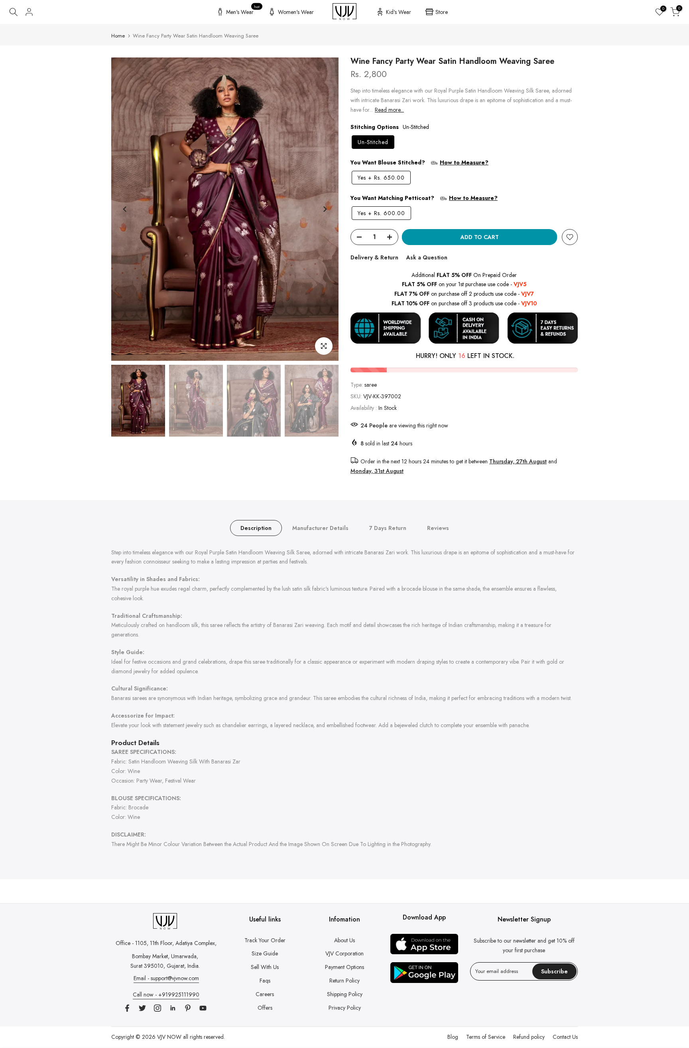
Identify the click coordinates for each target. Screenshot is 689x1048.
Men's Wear (243, 11)
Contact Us (565, 1037)
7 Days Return (387, 528)
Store (441, 12)
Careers (265, 994)
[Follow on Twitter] (142, 1008)
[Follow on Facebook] (127, 1008)
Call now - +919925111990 (166, 995)
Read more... (389, 109)
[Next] (325, 209)
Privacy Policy (345, 1008)
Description (256, 528)
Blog (452, 1037)
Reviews (438, 528)
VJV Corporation (344, 953)
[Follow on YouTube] (203, 1008)
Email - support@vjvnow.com (166, 978)
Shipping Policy (344, 994)
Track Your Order (264, 940)
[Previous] (125, 209)
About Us (344, 940)
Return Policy (344, 981)
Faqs (265, 981)
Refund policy (529, 1037)
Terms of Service (485, 1037)
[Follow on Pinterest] (187, 1008)
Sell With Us (265, 967)
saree (370, 385)
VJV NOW (169, 1037)
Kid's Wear (398, 12)
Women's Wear (296, 12)
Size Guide (265, 953)
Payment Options (344, 967)
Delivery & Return (374, 257)
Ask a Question (426, 257)
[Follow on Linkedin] (172, 1008)
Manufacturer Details (320, 528)
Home (118, 35)
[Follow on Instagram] (157, 1008)
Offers (265, 1008)
